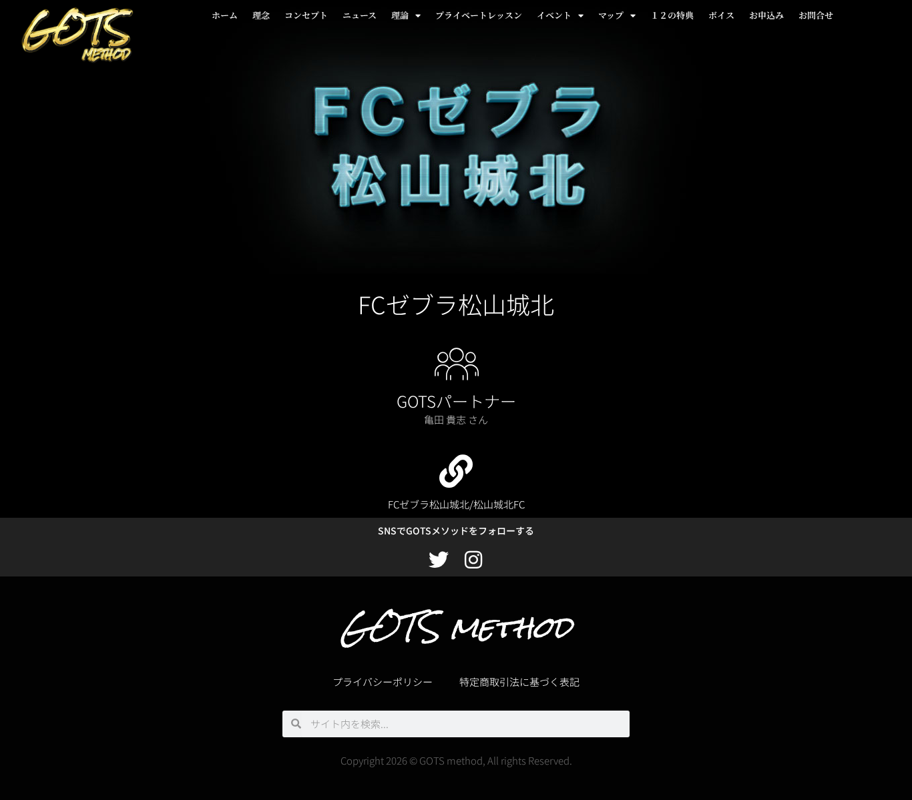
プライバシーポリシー (382, 682)
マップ (611, 15)
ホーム (225, 15)
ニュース (360, 15)
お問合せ (816, 15)
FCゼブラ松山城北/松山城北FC (456, 504)
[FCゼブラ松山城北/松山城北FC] (456, 471)
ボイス (721, 15)
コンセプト (306, 15)
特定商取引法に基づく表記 (519, 682)
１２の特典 (672, 15)
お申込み (766, 15)
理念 (261, 15)
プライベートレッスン (478, 15)
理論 (400, 15)
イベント (554, 15)
